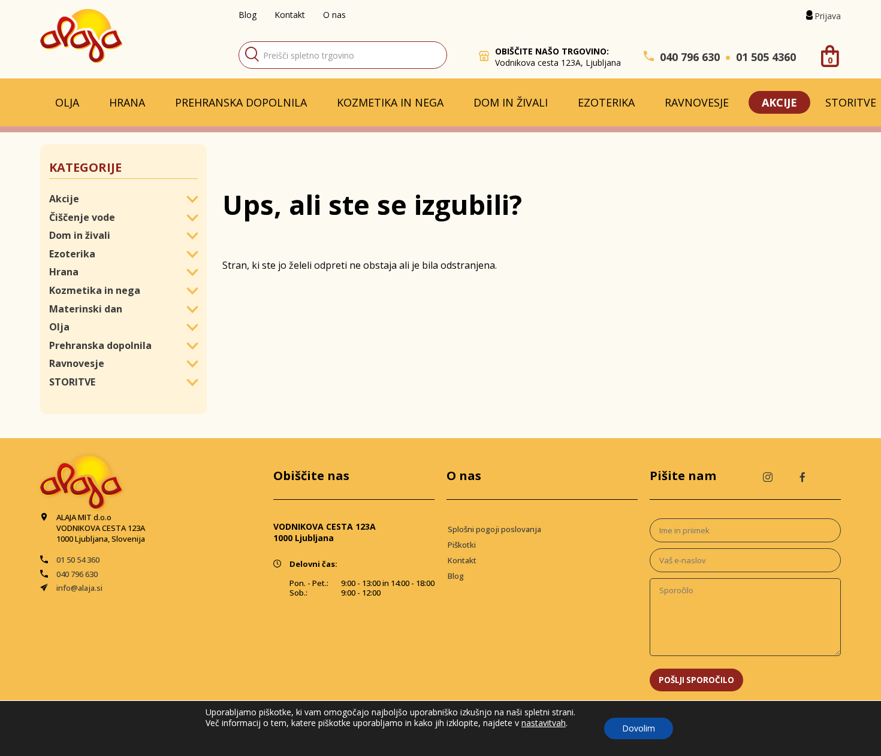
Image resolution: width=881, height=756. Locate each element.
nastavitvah (543, 723)
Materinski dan (85, 308)
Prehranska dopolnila (241, 102)
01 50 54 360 (77, 559)
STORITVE (72, 381)
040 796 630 (690, 57)
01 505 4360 (766, 57)
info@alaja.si (79, 587)
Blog (248, 14)
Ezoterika (606, 102)
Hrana (127, 102)
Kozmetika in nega (390, 102)
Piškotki (462, 544)
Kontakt (289, 14)
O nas (334, 14)
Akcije (779, 102)
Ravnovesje (697, 102)
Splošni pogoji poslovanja (494, 529)
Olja (67, 102)
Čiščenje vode (82, 217)
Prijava (827, 16)
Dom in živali (510, 102)
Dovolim (638, 728)
